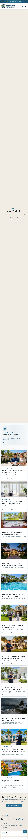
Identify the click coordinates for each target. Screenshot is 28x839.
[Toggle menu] (25, 6)
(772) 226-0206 (9, 834)
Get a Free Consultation (13, 805)
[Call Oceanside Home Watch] (21, 6)
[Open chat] (25, 832)
